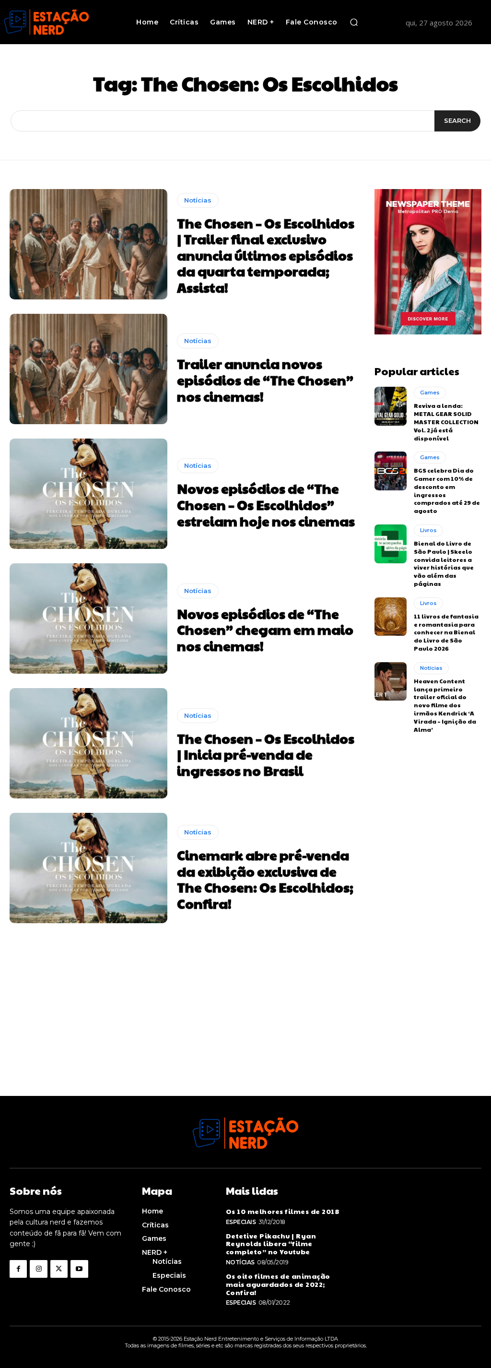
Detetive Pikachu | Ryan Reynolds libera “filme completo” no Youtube (271, 1244)
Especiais (241, 1221)
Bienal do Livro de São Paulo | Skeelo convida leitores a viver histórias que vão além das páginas (444, 563)
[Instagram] (38, 1268)
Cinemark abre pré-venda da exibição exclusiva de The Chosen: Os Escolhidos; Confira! (265, 879)
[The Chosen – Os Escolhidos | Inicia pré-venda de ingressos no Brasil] (88, 743)
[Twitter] (59, 1268)
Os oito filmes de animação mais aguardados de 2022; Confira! (278, 1284)
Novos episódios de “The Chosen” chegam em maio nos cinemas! (265, 629)
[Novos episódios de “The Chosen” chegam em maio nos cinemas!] (88, 618)
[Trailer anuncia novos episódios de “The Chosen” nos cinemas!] (88, 369)
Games (430, 392)
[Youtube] (79, 1268)
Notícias (197, 200)
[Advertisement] (245, 1029)
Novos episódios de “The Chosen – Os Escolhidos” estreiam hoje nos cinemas (266, 504)
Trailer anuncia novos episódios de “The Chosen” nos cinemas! (265, 379)
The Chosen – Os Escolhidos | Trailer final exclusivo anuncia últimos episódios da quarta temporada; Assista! (265, 255)
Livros (428, 530)
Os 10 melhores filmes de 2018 (282, 1211)
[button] (353, 22)
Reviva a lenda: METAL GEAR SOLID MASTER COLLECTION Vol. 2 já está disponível (446, 421)
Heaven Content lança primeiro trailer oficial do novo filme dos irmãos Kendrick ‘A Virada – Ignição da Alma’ (445, 705)
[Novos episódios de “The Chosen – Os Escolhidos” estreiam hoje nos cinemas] (88, 494)
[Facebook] (18, 1268)
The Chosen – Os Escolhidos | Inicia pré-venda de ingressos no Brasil (265, 754)
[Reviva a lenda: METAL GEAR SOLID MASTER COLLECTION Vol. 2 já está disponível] (390, 406)
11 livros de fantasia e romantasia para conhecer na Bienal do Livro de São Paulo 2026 (446, 632)
